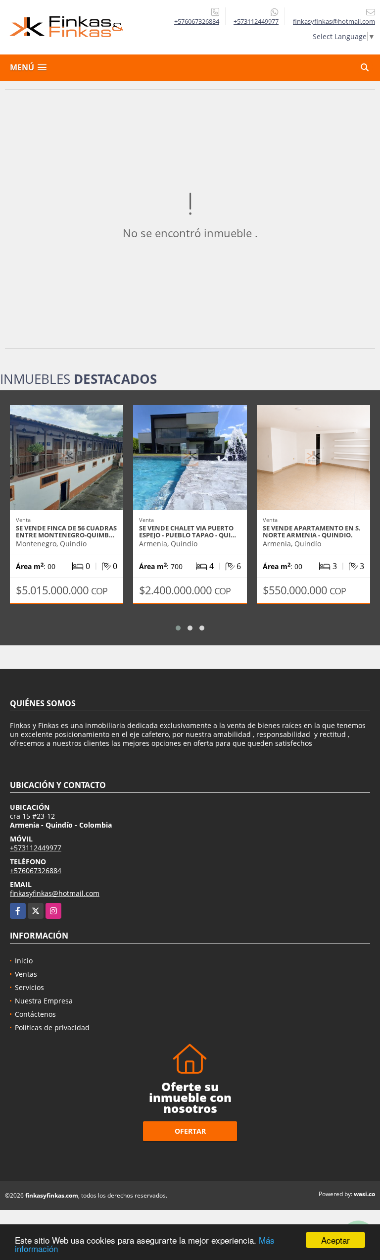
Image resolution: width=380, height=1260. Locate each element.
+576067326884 (196, 21)
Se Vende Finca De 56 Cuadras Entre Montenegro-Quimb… (66, 531)
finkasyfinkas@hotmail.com (54, 893)
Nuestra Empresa (44, 1000)
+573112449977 (256, 21)
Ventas (26, 974)
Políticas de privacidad (52, 1027)
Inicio (24, 960)
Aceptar (335, 1240)
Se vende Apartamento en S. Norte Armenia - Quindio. (312, 531)
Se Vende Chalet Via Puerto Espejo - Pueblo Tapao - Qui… (187, 531)
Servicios (29, 987)
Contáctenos (35, 1014)
